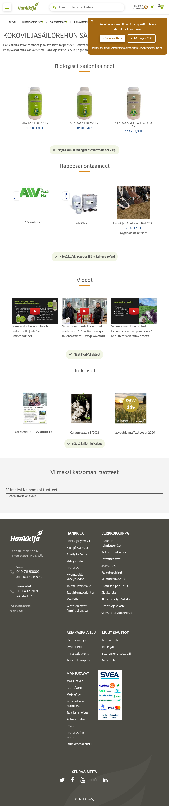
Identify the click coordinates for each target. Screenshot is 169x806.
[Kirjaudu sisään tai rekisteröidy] (152, 7)
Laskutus (73, 568)
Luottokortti (75, 688)
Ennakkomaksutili (79, 744)
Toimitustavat (111, 559)
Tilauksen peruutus (114, 586)
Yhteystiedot (75, 561)
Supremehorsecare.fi (116, 654)
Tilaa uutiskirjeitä (78, 660)
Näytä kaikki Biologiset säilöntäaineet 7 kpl (86, 150)
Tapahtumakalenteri (81, 592)
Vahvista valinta (112, 38)
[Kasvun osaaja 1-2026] (81, 408)
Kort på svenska (77, 548)
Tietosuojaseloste (113, 606)
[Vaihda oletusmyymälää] (146, 7)
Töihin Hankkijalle (79, 586)
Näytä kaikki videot (86, 354)
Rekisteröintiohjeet (114, 552)
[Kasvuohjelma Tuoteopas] (130, 408)
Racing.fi (108, 647)
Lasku (70, 726)
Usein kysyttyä (76, 640)
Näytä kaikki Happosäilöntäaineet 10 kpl (87, 257)
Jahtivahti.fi (110, 640)
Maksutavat (109, 566)
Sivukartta (108, 592)
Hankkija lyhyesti (78, 541)
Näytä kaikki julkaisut (87, 444)
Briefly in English (78, 554)
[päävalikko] (7, 7)
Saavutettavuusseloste (117, 613)
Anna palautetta (78, 654)
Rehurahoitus (76, 719)
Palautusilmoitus (113, 579)
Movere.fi (108, 660)
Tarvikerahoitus (77, 712)
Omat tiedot (75, 647)
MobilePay (74, 694)
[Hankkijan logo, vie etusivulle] (29, 6)
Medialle (73, 599)
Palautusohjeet (111, 572)
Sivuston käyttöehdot (116, 599)
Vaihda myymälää (141, 38)
